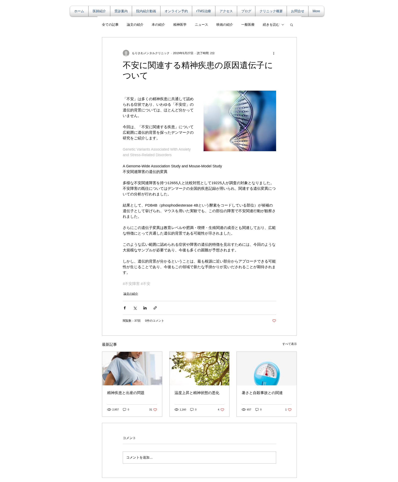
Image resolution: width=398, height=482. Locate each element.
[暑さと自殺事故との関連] (267, 368)
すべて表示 (289, 344)
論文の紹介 (135, 24)
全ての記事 (110, 24)
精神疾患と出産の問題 (125, 393)
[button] (292, 24)
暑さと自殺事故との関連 (262, 393)
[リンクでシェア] (155, 308)
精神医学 (180, 24)
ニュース (201, 24)
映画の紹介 (224, 24)
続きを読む (271, 24)
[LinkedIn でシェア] (145, 308)
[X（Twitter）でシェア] (135, 308)
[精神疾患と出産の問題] (132, 368)
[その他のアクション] (273, 53)
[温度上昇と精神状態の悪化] (199, 368)
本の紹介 (158, 24)
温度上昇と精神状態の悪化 (197, 393)
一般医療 (248, 24)
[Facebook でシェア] (125, 308)
